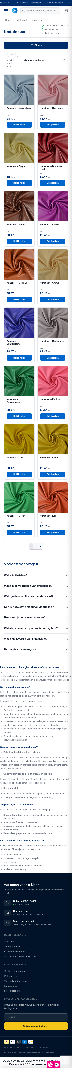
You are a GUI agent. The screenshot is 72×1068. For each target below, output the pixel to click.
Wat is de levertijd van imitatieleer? (26, 638)
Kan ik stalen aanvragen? (20, 649)
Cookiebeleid (28, 559)
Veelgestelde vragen (15, 971)
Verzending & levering (15, 981)
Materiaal (22, 20)
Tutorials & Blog (12, 946)
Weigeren (36, 544)
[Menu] (6, 10)
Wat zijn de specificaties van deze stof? (28, 596)
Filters (38, 45)
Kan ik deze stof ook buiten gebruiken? (29, 607)
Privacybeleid (10, 1052)
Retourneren (10, 976)
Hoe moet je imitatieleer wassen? (25, 617)
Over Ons (9, 941)
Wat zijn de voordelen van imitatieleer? (28, 585)
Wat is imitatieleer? (16, 575)
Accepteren (36, 534)
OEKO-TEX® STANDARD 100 (20, 956)
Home (8, 20)
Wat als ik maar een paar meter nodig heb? (31, 628)
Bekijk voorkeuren (36, 553)
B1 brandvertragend (14, 951)
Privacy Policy (42, 559)
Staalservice (10, 986)
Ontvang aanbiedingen (36, 1026)
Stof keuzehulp (12, 990)
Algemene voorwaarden (29, 1052)
